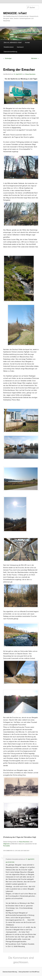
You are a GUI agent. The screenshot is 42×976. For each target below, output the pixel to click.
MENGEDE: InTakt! (15, 13)
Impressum (20, 47)
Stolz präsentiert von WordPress (29, 972)
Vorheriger (7, 58)
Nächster (35, 58)
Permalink (6, 846)
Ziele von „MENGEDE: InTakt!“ (13, 42)
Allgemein (6, 844)
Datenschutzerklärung (10, 51)
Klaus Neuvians (30, 74)
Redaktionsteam (9, 47)
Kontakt (27, 42)
